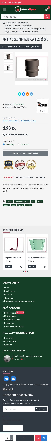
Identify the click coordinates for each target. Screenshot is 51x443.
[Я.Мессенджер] (19, 94)
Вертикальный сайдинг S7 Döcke (37, 257)
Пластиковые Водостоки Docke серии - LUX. (25, 28)
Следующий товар (31, 47)
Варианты (7, 141)
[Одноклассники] (27, 94)
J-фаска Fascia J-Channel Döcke (14, 257)
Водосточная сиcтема (18, 22)
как (13, 205)
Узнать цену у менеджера (26, 153)
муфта (9, 201)
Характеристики (24, 177)
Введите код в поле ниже (12, 421)
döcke (40, 201)
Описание (8, 177)
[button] (23, 271)
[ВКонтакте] (23, 94)
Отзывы (40, 177)
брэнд (20, 205)
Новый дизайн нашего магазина (27, 356)
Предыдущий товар (11, 47)
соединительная (22, 201)
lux (33, 201)
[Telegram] (31, 94)
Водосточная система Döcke (18, 25)
